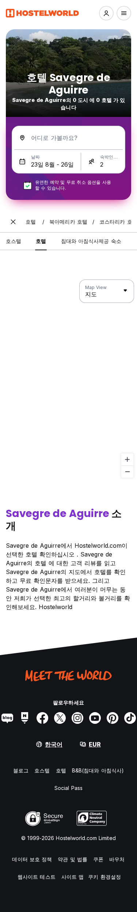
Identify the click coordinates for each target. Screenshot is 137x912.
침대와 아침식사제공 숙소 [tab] (91, 241)
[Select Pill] (106, 13)
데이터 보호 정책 (32, 859)
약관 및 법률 (72, 859)
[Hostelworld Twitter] (60, 718)
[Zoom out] (127, 472)
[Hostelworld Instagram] (77, 718)
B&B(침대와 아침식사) (98, 770)
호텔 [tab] (41, 241)
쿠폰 (98, 859)
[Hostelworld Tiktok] (130, 718)
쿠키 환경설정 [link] (104, 877)
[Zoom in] (127, 459)
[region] (68, 379)
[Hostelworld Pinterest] (112, 718)
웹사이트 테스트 (37, 877)
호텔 (61, 770)
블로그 (20, 770)
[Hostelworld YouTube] (95, 718)
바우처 (117, 859)
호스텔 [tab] (13, 241)
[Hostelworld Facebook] (42, 718)
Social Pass (68, 788)
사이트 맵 (72, 877)
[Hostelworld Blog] (7, 718)
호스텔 (42, 770)
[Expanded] (13, 222)
